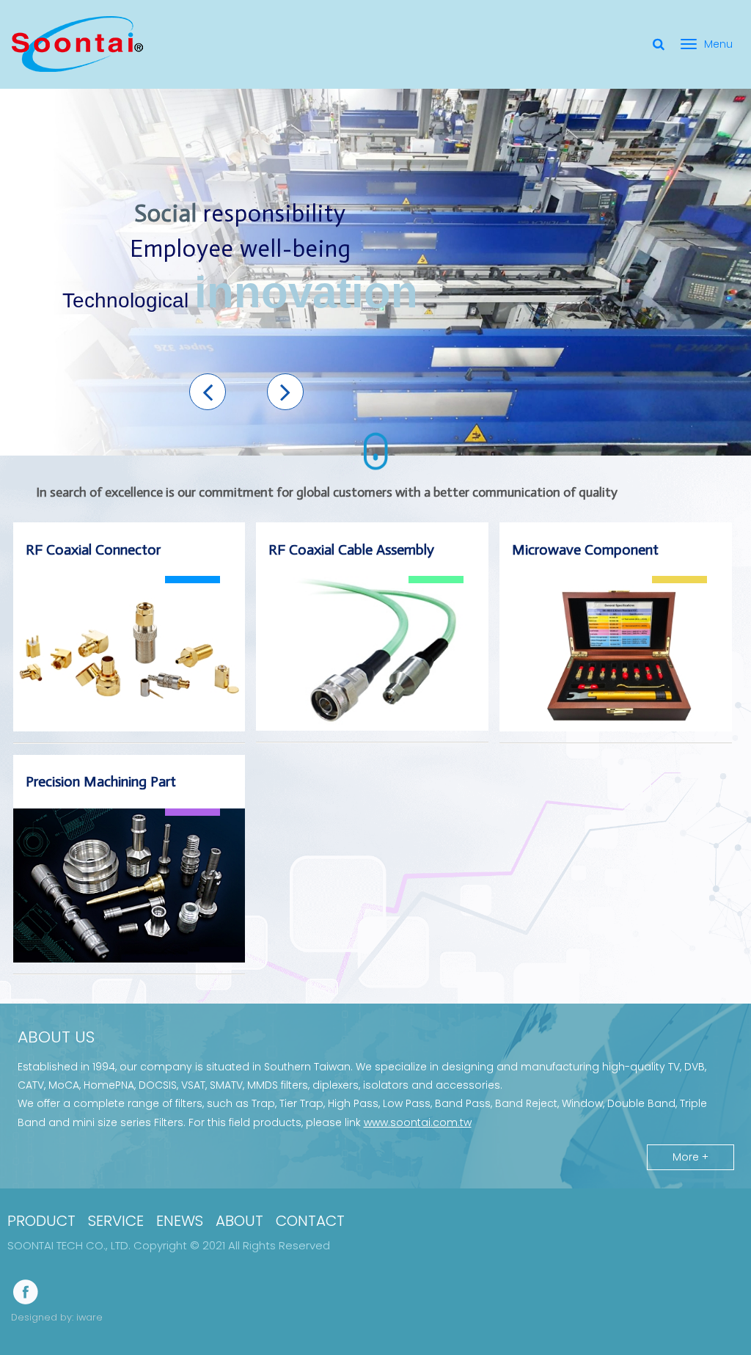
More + (690, 1157)
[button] (207, 391)
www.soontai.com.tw (418, 1122)
